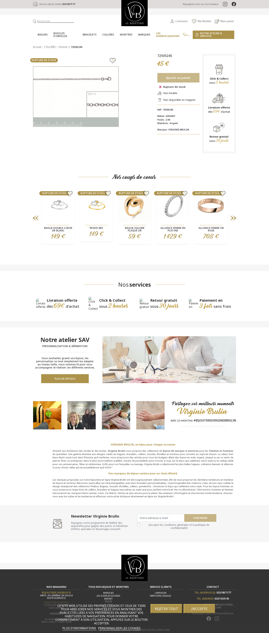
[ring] (116, 415)
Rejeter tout (166, 608)
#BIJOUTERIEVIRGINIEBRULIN (214, 420)
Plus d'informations (79, 628)
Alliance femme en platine (172, 229)
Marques (108, 592)
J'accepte (199, 608)
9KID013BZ (96, 228)
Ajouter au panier (178, 78)
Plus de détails (65, 378)
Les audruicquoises (108, 595)
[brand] (82, 415)
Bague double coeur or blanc (58, 229)
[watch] (47, 415)
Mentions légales (160, 595)
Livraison (160, 592)
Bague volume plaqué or (134, 229)
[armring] (150, 415)
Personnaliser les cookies (119, 628)
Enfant (108, 598)
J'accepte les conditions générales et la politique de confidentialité (179, 526)
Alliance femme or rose (211, 229)
